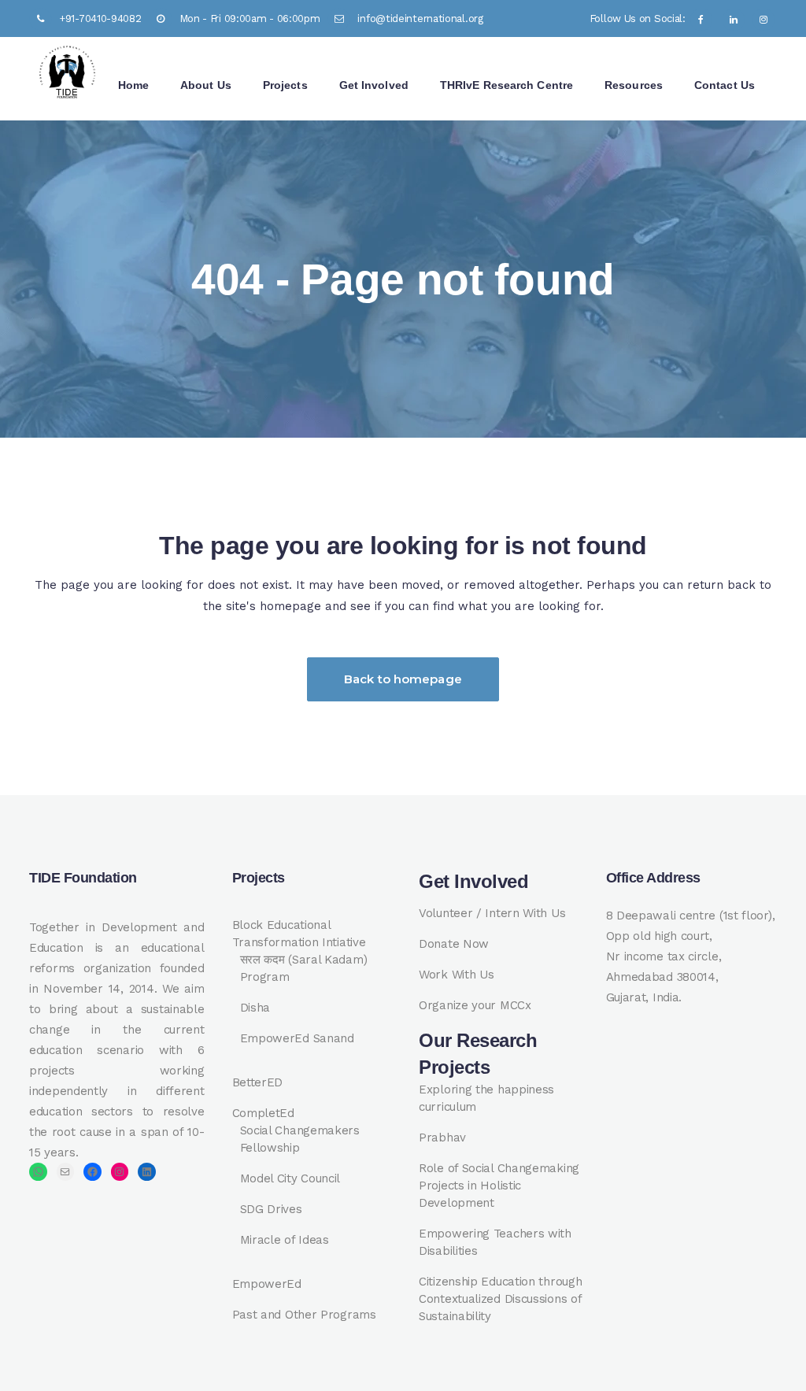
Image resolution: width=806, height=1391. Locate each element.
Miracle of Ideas (284, 1240)
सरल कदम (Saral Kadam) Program (304, 968)
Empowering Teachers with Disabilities (495, 1242)
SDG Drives (271, 1209)
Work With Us (456, 974)
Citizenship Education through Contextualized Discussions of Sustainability (500, 1298)
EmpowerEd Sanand (297, 1038)
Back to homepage (403, 678)
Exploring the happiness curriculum (486, 1098)
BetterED (257, 1082)
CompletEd (263, 1113)
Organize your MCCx (475, 1005)
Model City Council (290, 1178)
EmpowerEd (266, 1284)
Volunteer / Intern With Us (492, 913)
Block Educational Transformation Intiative (299, 933)
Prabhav (442, 1137)
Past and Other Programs (304, 1315)
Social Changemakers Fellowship (300, 1139)
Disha (255, 1008)
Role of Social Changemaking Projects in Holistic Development (499, 1185)
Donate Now (454, 944)
